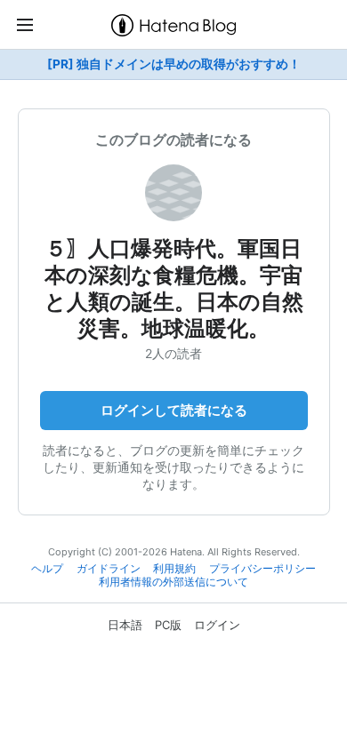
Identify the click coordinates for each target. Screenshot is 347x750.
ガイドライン (109, 568)
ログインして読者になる (174, 410)
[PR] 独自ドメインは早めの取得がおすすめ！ (174, 64)
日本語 (125, 625)
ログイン (217, 625)
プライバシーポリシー (262, 568)
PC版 (168, 625)
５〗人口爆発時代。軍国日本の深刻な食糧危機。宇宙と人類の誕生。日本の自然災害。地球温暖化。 (173, 288)
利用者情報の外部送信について (173, 582)
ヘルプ (47, 568)
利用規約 (174, 568)
